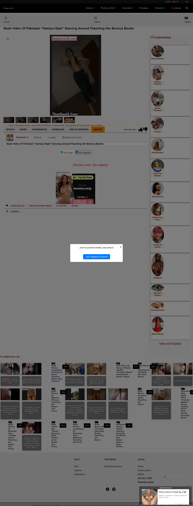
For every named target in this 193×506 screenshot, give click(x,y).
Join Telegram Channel (96, 257)
